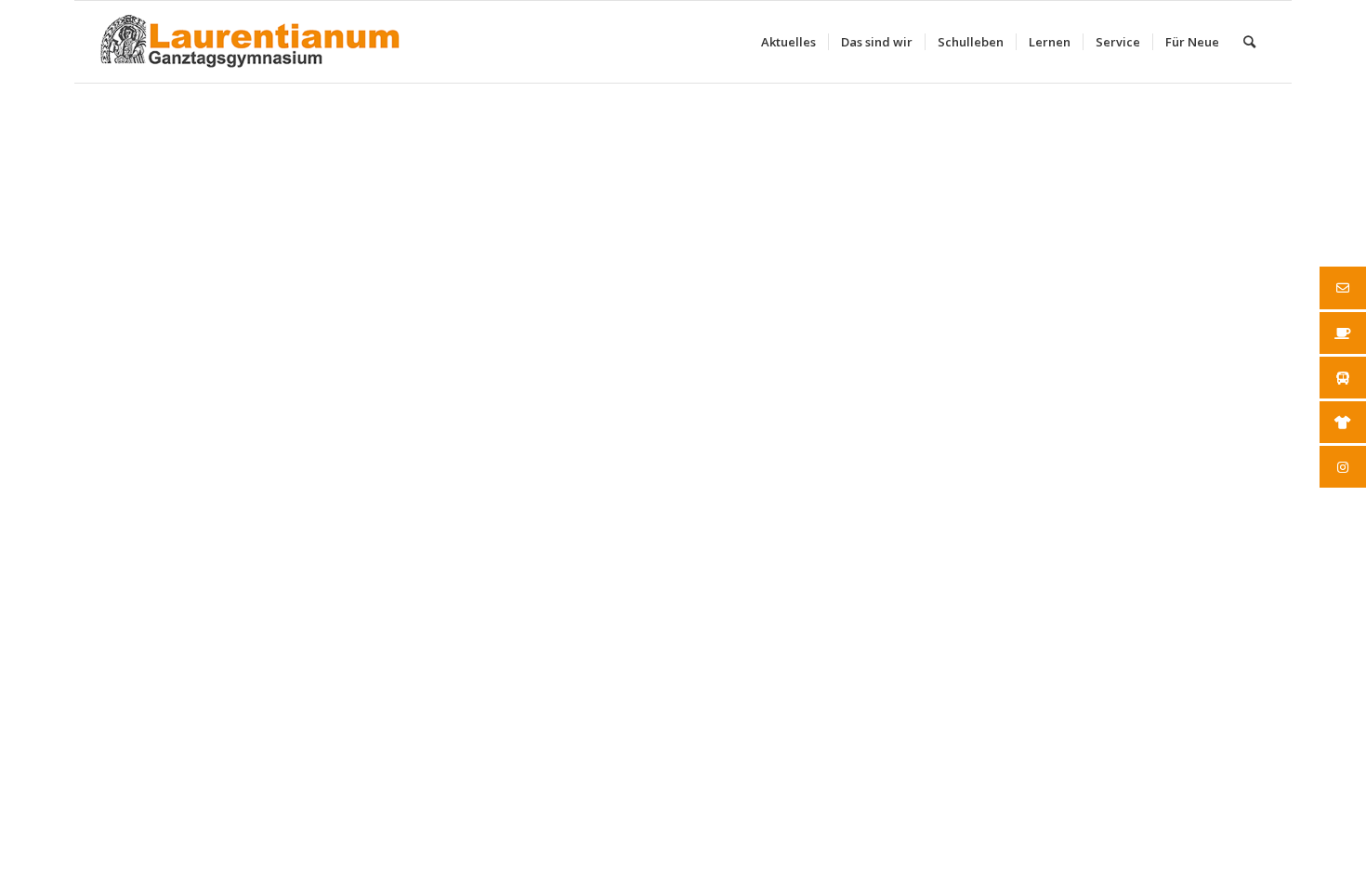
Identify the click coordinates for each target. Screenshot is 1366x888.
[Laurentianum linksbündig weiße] (250, 42)
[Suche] (1249, 42)
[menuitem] (788, 42)
